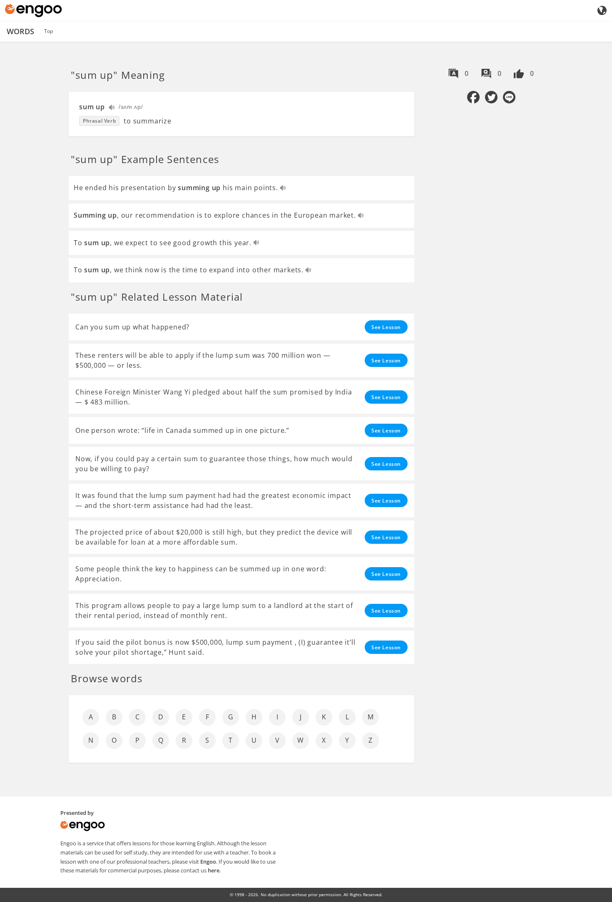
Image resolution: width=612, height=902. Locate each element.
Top (48, 31)
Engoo (208, 861)
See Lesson (386, 327)
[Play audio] (112, 108)
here (213, 870)
